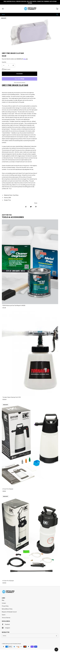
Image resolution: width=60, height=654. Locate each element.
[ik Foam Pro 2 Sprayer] (30, 445)
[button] (3, 8)
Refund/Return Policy (7, 609)
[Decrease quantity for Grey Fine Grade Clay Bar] (3, 65)
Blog (3, 600)
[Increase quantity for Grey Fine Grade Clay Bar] (13, 65)
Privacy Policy (5, 606)
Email (4, 635)
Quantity (4, 62)
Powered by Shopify (17, 643)
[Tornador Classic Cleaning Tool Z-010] (30, 353)
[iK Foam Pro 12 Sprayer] (30, 537)
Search (3, 614)
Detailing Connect (9, 643)
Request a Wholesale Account (9, 612)
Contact (4, 603)
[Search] (56, 14)
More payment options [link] (19, 82)
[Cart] (56, 8)
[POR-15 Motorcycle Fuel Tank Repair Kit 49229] (30, 261)
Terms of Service (6, 617)
